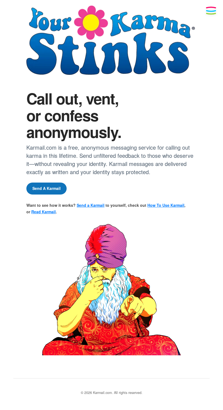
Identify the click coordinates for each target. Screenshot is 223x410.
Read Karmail (43, 211)
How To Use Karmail (165, 205)
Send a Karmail (90, 205)
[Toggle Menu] (211, 10)
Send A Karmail (46, 188)
